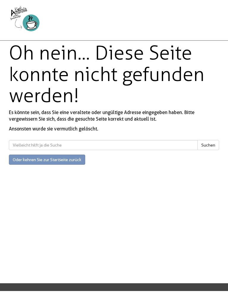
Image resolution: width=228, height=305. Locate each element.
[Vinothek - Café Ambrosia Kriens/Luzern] (62, 18)
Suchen (208, 145)
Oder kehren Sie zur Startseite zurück (47, 159)
